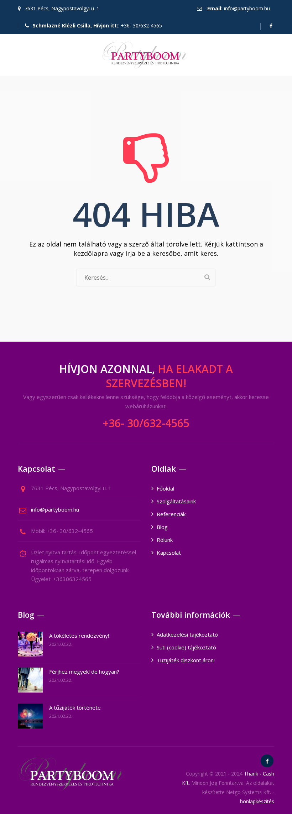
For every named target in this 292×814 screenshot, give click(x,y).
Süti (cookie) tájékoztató (186, 647)
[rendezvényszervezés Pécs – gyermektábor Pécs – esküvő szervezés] (145, 55)
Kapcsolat (169, 552)
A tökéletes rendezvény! (79, 635)
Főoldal (165, 488)
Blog (162, 526)
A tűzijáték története (75, 707)
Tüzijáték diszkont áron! (186, 660)
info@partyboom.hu (247, 8)
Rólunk (165, 539)
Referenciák (171, 514)
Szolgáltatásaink (176, 501)
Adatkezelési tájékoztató (187, 634)
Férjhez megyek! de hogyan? (84, 671)
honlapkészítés (257, 801)
